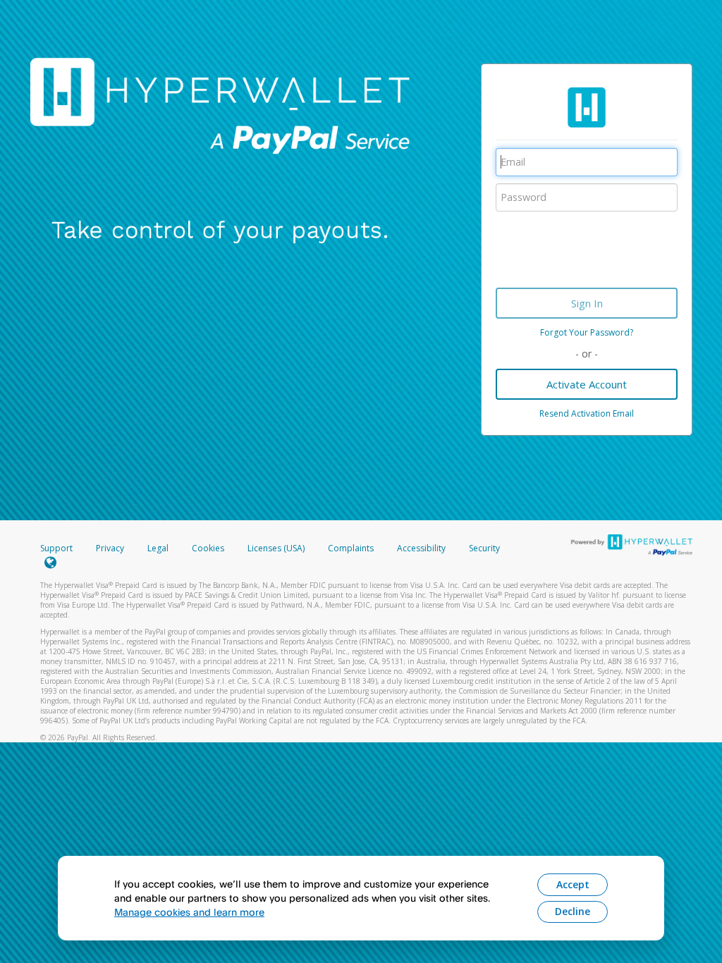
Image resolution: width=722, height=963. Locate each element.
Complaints (352, 548)
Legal (158, 548)
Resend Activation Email (586, 413)
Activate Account (586, 384)
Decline (572, 911)
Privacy (110, 548)
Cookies (208, 548)
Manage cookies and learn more (189, 912)
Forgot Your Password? (586, 332)
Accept (572, 884)
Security (484, 548)
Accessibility (421, 548)
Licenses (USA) (277, 548)
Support (56, 548)
